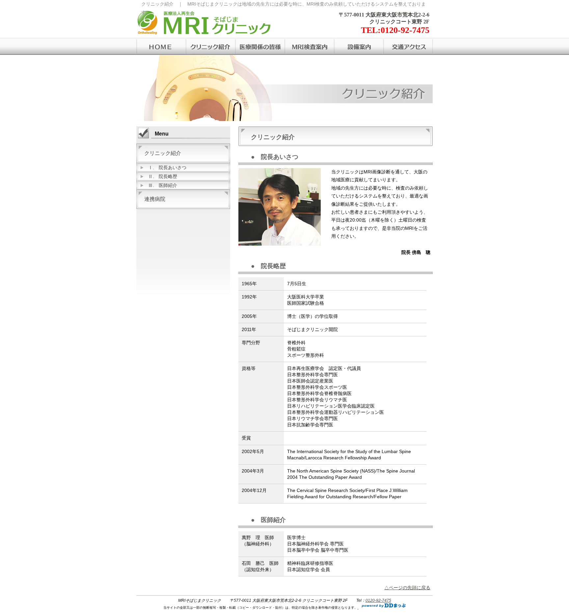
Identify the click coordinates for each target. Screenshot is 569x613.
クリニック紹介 (162, 153)
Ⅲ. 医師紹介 (162, 185)
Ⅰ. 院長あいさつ (167, 167)
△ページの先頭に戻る (407, 587)
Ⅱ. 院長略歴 (162, 176)
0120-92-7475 (378, 600)
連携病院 (154, 199)
